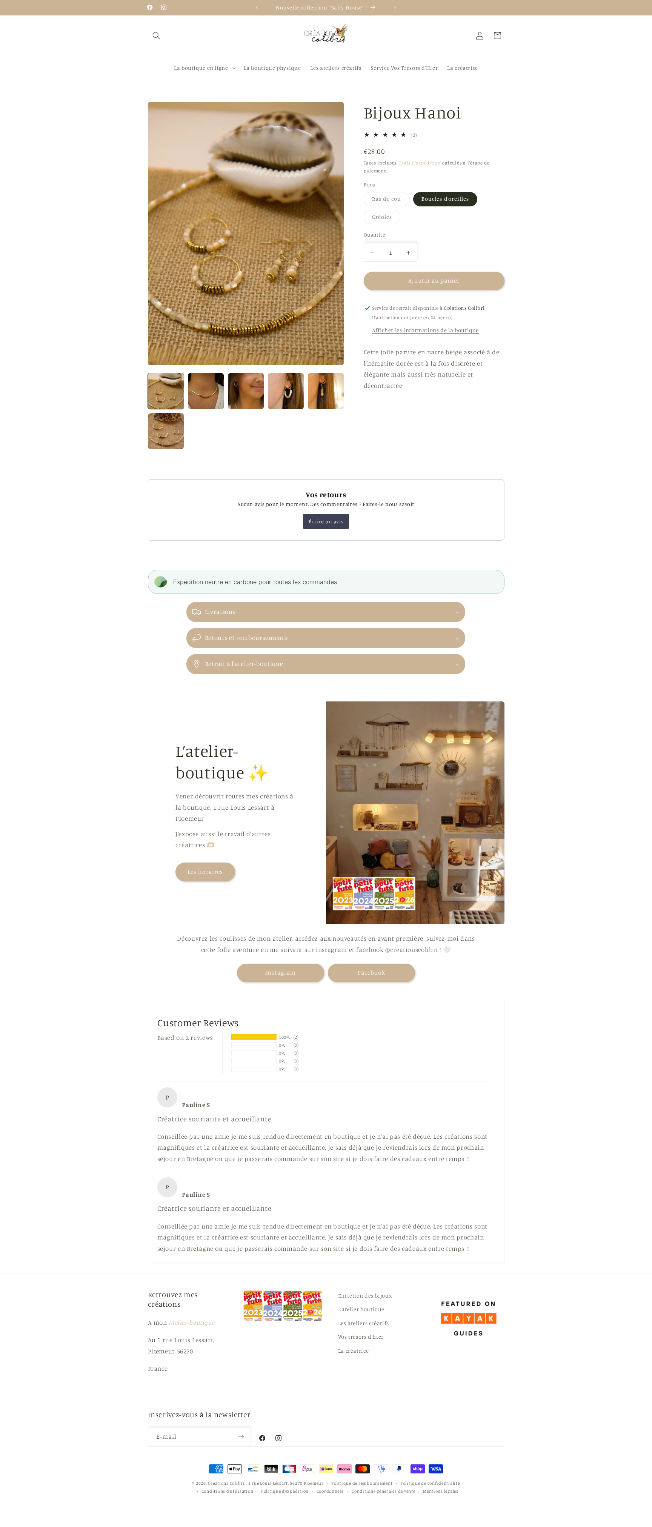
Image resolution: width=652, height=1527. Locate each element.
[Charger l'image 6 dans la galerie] (166, 431)
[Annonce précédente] (257, 7)
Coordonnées (330, 1491)
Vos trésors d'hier (361, 1336)
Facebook (371, 972)
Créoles (386, 218)
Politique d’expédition (285, 1491)
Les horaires (205, 871)
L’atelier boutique (361, 1309)
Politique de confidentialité (430, 1483)
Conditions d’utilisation (227, 1491)
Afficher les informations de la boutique (425, 330)
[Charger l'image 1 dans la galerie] (166, 391)
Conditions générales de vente (383, 1491)
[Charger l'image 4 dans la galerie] (286, 391)
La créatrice (353, 1350)
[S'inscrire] (241, 1436)
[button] (156, 35)
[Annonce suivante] (395, 7)
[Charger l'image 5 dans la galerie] (326, 391)
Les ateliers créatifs (363, 1322)
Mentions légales (440, 1491)
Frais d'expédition (420, 163)
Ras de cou (391, 200)
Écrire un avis (326, 521)
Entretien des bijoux (365, 1295)
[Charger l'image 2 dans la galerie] (206, 391)
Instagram (280, 972)
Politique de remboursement (361, 1483)
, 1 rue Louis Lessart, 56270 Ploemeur (285, 1483)
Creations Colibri (226, 1483)
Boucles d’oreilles (445, 199)
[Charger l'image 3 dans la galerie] (246, 391)
